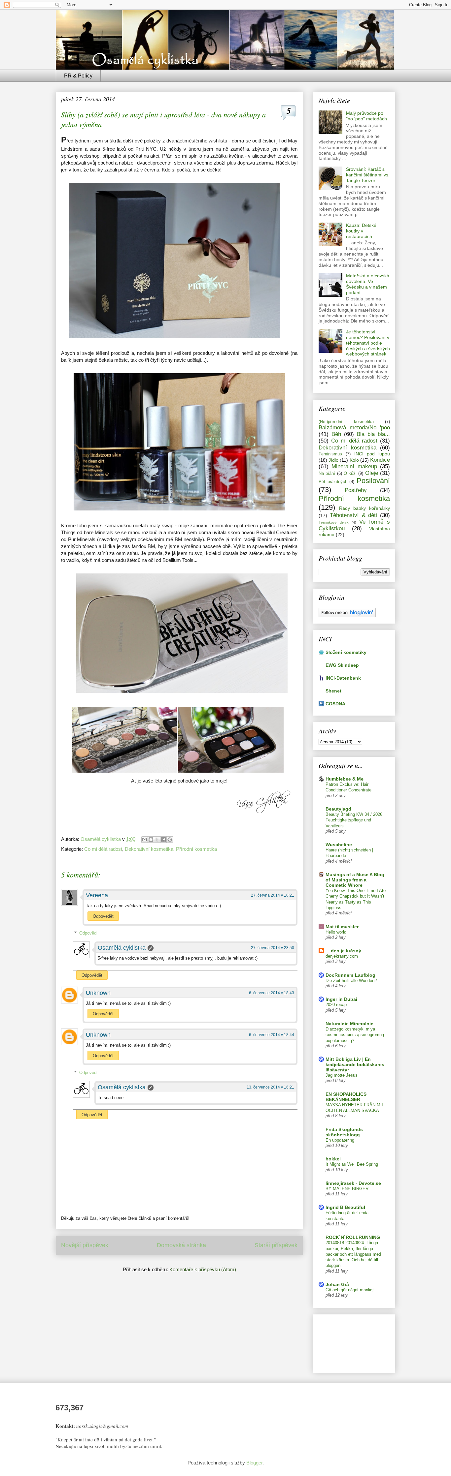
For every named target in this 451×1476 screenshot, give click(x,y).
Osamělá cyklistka (122, 947)
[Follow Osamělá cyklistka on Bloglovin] (347, 615)
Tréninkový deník (334, 522)
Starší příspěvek (276, 1245)
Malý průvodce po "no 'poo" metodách (366, 115)
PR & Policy (78, 75)
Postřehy (356, 490)
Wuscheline (339, 844)
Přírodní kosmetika (196, 849)
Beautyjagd (338, 809)
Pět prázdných (333, 481)
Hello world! (337, 932)
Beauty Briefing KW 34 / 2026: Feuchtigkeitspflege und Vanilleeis (355, 820)
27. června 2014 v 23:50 (272, 947)
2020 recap (336, 1004)
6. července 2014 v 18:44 (271, 1034)
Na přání (327, 473)
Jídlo (333, 460)
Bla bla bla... (373, 434)
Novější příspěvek (84, 1245)
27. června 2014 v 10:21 (272, 895)
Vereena (97, 895)
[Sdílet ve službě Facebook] (163, 839)
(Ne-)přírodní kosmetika (346, 421)
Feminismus (330, 454)
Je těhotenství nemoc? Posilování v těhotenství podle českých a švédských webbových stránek (368, 342)
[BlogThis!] (151, 839)
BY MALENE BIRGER (347, 1188)
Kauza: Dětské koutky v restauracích (361, 231)
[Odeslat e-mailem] (144, 839)
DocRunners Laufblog (350, 975)
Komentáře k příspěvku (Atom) (202, 1269)
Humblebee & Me (345, 779)
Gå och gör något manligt (350, 1289)
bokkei (333, 1158)
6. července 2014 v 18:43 (271, 993)
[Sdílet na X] (157, 839)
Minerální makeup (354, 466)
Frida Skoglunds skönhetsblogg (344, 1132)
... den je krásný (343, 950)
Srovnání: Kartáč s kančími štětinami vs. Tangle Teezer (368, 175)
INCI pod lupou (372, 453)
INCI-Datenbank (343, 678)
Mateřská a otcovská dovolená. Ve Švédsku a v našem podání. (367, 284)
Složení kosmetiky (346, 652)
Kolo (354, 460)
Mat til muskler (342, 926)
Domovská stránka (181, 1245)
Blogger (254, 1462)
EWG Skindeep (342, 665)
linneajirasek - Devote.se (353, 1183)
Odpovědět (103, 916)
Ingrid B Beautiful (345, 1207)
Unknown (98, 993)
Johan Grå (337, 1284)
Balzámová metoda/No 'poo (354, 427)
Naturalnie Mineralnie (349, 1023)
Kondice (380, 460)
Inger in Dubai (341, 999)
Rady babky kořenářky (364, 508)
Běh (336, 434)
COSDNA (335, 703)
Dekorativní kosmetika (149, 849)
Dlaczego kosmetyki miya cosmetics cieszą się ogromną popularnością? (355, 1035)
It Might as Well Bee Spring (352, 1164)
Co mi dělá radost (103, 849)
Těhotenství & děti (353, 515)
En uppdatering (340, 1140)
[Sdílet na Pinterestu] (169, 839)
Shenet (333, 690)
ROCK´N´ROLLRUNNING (353, 1237)
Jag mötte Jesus (342, 1075)
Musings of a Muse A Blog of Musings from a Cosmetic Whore (355, 880)
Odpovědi (88, 933)
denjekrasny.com (342, 956)
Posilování (373, 481)
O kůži (350, 473)
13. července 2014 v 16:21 (270, 1087)
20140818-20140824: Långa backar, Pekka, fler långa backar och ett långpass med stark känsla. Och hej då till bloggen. (353, 1254)
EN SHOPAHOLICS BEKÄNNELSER (346, 1097)
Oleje (371, 473)
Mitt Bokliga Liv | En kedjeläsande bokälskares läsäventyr (355, 1064)
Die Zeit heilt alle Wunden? (351, 980)
